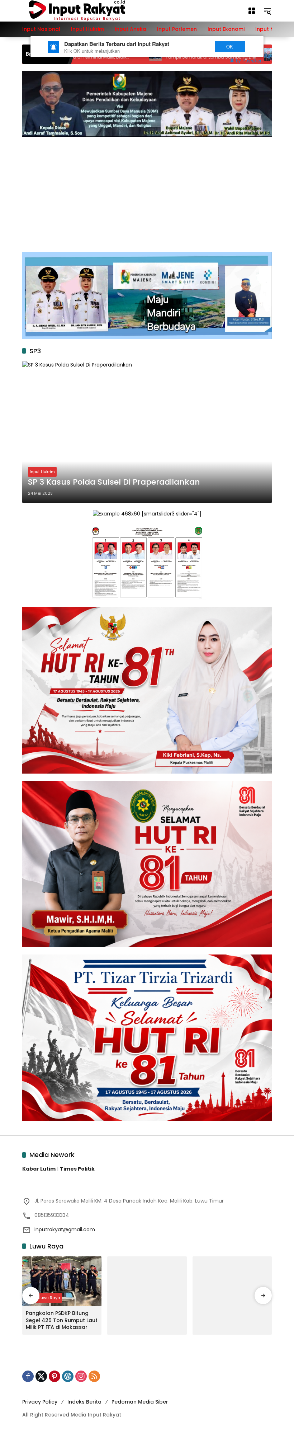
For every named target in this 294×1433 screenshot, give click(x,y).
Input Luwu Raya (44, 1298)
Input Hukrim (42, 472)
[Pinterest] (54, 1376)
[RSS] (94, 1376)
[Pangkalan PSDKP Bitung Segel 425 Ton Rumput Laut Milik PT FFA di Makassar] (61, 1281)
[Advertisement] (147, 190)
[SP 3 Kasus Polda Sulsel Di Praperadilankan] (147, 432)
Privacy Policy (39, 1401)
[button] (267, 10)
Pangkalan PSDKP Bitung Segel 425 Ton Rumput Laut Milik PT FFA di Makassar (62, 1320)
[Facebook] (28, 1376)
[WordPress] (68, 1376)
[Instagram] (81, 1376)
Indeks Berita (84, 1401)
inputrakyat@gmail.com (64, 1229)
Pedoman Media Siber (140, 1401)
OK (229, 46)
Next (194, 46)
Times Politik (77, 1168)
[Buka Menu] (251, 10)
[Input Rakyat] (89, 10)
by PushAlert (249, 60)
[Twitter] (41, 1376)
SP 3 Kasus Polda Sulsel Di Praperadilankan (114, 482)
